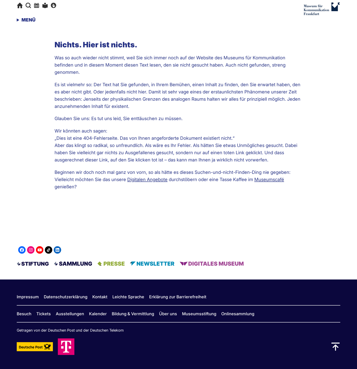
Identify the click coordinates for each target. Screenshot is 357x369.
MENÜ (28, 20)
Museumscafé (269, 179)
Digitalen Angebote (147, 179)
